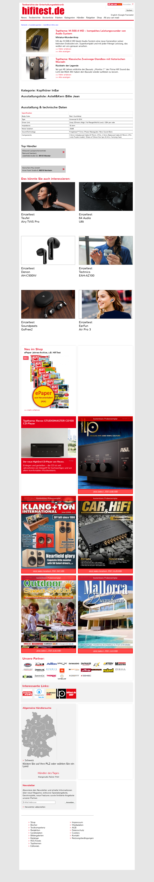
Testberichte (35, 17)
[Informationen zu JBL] (62, 671)
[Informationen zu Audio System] (39, 664)
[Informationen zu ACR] (27, 664)
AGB (74, 827)
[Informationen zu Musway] (96, 671)
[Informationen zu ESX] (96, 664)
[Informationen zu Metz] (86, 671)
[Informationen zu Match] (74, 671)
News (24, 17)
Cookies (76, 832)
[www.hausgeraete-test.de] (39, 700)
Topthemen (35, 843)
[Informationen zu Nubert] (108, 671)
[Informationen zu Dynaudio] (74, 664)
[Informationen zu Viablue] (62, 677)
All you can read (111, 17)
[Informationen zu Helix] (39, 671)
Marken (59, 17)
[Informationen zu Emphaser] (86, 664)
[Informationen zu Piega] (120, 671)
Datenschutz (78, 830)
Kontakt (75, 835)
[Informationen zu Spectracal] (39, 677)
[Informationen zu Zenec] (86, 677)
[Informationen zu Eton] (108, 664)
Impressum (77, 822)
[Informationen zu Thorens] (51, 677)
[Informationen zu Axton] (51, 664)
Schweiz (29, 760)
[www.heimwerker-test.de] (51, 700)
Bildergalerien (37, 835)
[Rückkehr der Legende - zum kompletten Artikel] (38, 69)
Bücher (33, 825)
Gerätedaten (36, 832)
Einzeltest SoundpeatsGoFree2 (29, 325)
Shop (99, 17)
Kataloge (34, 838)
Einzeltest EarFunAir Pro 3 (85, 325)
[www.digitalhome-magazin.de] (27, 700)
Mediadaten (77, 825)
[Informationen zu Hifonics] (51, 671)
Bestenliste (47, 17)
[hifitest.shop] (71, 700)
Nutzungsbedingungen (83, 838)
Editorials (34, 846)
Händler (80, 17)
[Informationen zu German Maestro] (120, 664)
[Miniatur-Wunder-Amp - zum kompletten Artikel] (38, 41)
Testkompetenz (37, 827)
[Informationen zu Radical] (27, 677)
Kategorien (69, 17)
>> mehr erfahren (32, 410)
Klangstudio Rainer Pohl (48, 777)
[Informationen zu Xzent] (74, 677)
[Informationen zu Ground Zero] (27, 671)
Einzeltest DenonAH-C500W (28, 271)
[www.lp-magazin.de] (61, 700)
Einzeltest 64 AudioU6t (85, 218)
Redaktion (35, 830)
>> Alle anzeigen (63, 51)
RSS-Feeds (35, 840)
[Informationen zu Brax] (62, 664)
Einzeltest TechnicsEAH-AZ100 (86, 271)
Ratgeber (90, 17)
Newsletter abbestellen (35, 807)
